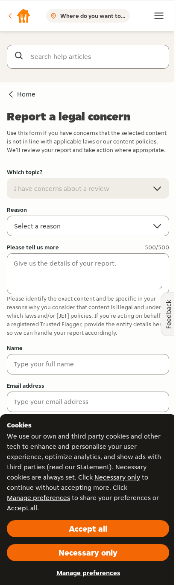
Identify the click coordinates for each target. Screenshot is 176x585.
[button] (19, 16)
